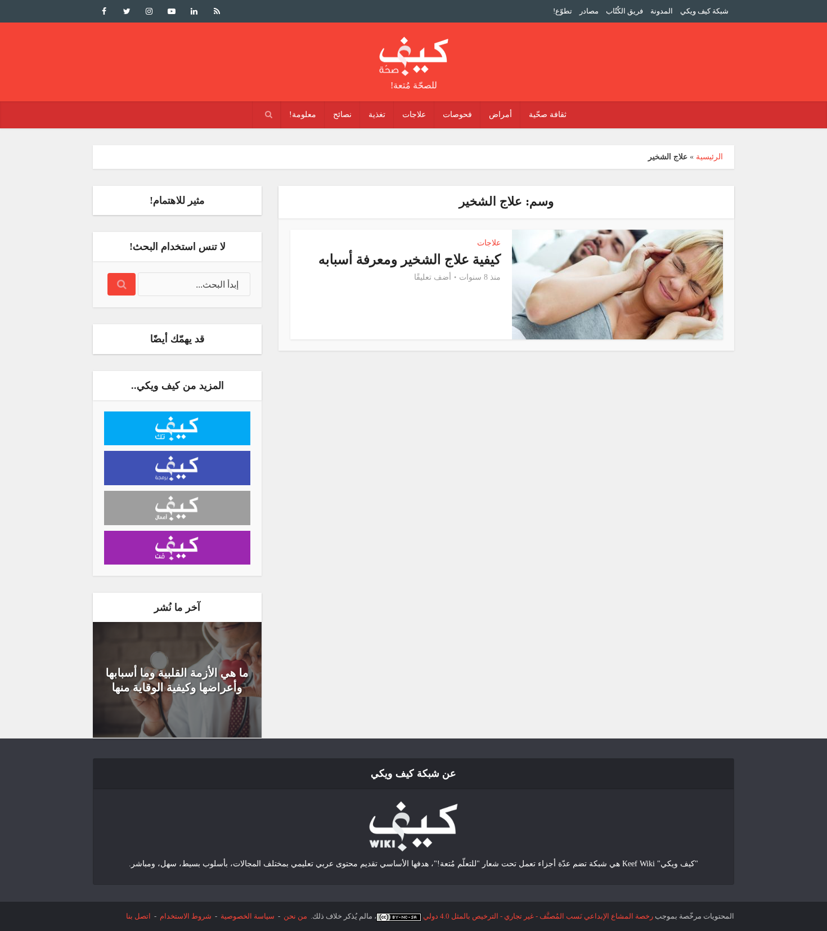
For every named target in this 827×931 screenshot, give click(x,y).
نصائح (342, 114)
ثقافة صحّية (548, 114)
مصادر (589, 11)
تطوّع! (562, 11)
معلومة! (302, 114)
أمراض (500, 114)
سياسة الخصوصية (248, 916)
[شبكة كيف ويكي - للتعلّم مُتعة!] (413, 825)
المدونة (661, 11)
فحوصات (457, 114)
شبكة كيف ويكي (704, 11)
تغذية (376, 114)
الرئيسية (709, 157)
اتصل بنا (138, 916)
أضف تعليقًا (432, 277)
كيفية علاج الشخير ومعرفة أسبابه (409, 259)
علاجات (414, 114)
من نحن (295, 916)
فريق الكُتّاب (624, 11)
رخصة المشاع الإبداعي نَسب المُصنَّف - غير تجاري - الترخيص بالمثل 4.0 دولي (538, 916)
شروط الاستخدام (186, 916)
